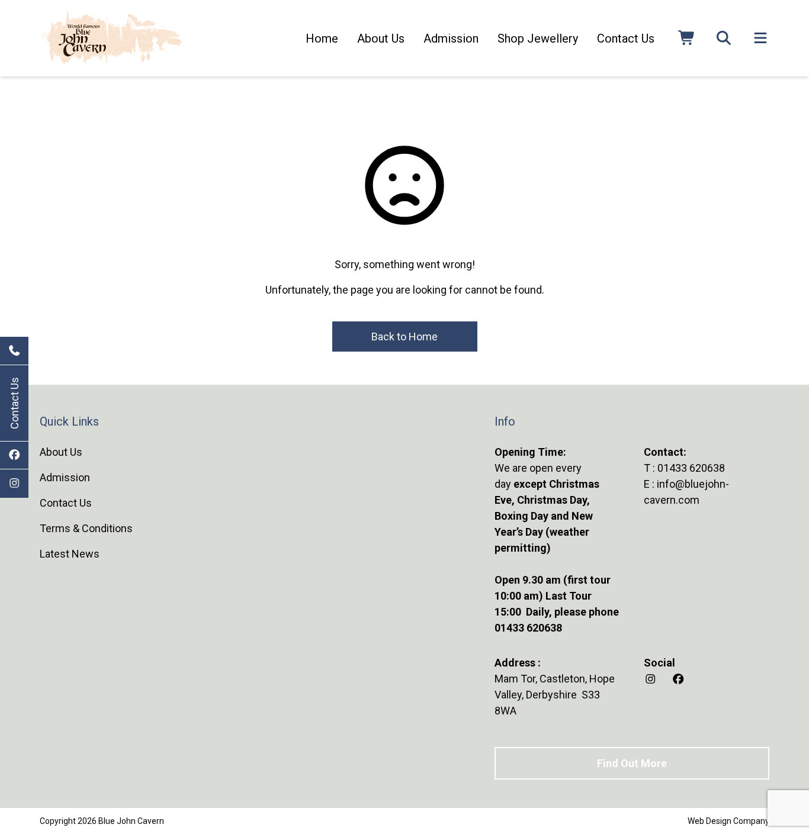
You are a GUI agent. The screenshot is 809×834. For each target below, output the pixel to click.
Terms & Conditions (86, 528)
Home (322, 38)
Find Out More (632, 763)
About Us (380, 38)
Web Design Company (728, 821)
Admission (451, 38)
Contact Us (14, 403)
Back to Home (404, 336)
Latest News (69, 554)
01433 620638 (691, 468)
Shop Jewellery (537, 38)
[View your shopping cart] (687, 38)
